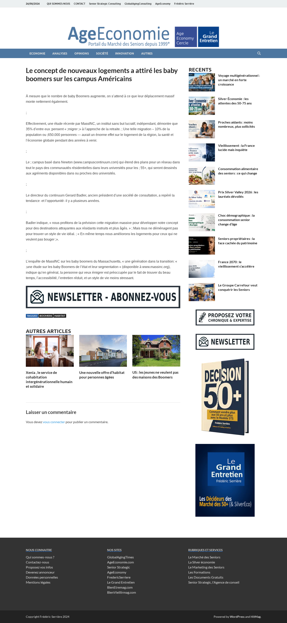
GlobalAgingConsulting (138, 3)
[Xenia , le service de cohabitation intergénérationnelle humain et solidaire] (50, 352)
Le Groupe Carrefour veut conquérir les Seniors (237, 287)
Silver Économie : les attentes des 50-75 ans (235, 101)
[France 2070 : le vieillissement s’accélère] (202, 262)
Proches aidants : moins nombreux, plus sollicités (236, 124)
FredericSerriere (118, 577)
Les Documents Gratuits (205, 577)
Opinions (81, 53)
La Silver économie (201, 562)
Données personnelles (42, 577)
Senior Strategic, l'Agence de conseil (213, 582)
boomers (45, 315)
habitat (59, 315)
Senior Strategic (118, 567)
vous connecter (54, 422)
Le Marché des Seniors (204, 557)
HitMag (256, 616)
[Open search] (259, 53)
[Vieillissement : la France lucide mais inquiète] (202, 146)
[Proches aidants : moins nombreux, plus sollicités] (202, 123)
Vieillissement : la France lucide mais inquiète (236, 147)
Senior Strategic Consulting (105, 3)
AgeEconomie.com (120, 562)
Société (102, 53)
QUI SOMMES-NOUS (58, 3)
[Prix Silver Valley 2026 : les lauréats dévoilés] (202, 192)
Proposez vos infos (39, 567)
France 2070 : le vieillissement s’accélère (236, 264)
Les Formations (199, 572)
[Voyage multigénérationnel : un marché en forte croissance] (202, 76)
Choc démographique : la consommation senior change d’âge (236, 219)
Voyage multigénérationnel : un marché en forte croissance (239, 79)
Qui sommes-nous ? (40, 557)
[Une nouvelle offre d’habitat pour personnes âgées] (103, 352)
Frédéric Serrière (184, 3)
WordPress (237, 616)
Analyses (59, 53)
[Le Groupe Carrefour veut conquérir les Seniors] (202, 285)
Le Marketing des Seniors (206, 567)
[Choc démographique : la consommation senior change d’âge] (202, 216)
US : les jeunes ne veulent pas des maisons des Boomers (155, 374)
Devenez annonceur (40, 572)
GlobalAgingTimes (120, 557)
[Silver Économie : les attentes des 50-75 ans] (202, 99)
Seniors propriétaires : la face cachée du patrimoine (237, 241)
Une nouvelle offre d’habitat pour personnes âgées (102, 374)
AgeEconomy (162, 3)
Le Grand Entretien (121, 582)
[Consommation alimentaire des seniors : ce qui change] (202, 169)
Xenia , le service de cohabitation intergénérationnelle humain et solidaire (49, 379)
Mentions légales (38, 582)
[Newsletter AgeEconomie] (103, 307)
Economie (37, 53)
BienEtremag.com (120, 587)
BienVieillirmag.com (121, 592)
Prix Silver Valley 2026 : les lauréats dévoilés (238, 194)
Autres (147, 53)
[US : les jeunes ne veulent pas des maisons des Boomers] (156, 352)
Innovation (124, 53)
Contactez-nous (37, 562)
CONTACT (79, 3)
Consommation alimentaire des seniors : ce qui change (238, 171)
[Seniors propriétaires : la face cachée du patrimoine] (202, 239)
